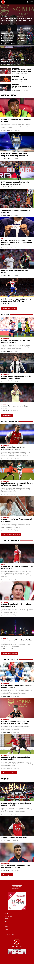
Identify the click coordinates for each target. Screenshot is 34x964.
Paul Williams (6, 814)
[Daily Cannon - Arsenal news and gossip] (3, 2)
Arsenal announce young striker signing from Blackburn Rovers (16, 19)
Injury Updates (10, 421)
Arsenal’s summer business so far (14, 838)
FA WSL (3, 564)
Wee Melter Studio (17, 888)
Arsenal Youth (5, 481)
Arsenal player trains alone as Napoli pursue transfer (24, 37)
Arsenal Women (10, 541)
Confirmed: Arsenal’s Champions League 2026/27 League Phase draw (15, 155)
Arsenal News (5, 16)
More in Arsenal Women (10, 653)
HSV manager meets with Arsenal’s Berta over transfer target (15, 183)
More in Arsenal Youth (9, 773)
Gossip (5, 314)
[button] (28, 2)
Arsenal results (17, 886)
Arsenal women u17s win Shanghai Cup (16, 640)
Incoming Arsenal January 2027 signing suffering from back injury (16, 484)
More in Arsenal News (9, 308)
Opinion (5, 779)
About (6, 926)
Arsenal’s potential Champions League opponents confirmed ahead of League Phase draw (16, 242)
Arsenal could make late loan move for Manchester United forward (7, 37)
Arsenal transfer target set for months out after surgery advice (16, 377)
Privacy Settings (9, 934)
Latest (6, 913)
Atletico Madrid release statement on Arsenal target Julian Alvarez (16, 300)
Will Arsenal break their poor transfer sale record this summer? (15, 866)
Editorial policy (9, 932)
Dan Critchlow (6, 23)
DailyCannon (6, 410)
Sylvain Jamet (6, 579)
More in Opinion (7, 875)
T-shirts (7, 924)
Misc (3, 57)
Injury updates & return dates (11, 534)
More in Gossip (7, 415)
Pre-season (4, 602)
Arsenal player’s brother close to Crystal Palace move (22, 78)
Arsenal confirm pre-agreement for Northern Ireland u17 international (15, 722)
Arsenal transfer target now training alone (21, 87)
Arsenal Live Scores (17, 885)
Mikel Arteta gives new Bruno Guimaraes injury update (13, 448)
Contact (7, 929)
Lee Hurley (5, 494)
